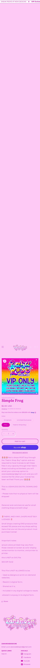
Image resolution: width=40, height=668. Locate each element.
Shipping (4, 408)
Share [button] (6, 601)
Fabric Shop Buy (21, 425)
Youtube (27, 661)
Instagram (27, 654)
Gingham (9, 420)
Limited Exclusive (25, 420)
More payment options (20, 452)
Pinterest (27, 664)
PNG (6, 425)
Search (4, 654)
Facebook (27, 657)
